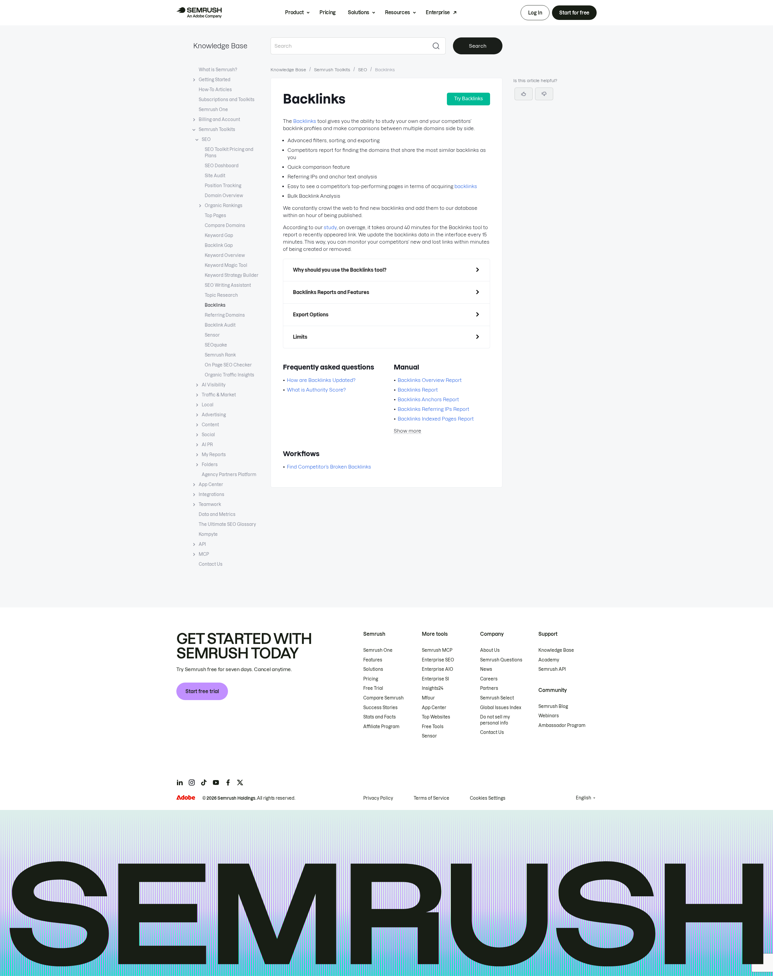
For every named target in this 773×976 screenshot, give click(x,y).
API (202, 544)
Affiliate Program (381, 726)
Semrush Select (497, 698)
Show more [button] (407, 431)
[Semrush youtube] (216, 782)
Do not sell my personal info (495, 720)
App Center (211, 484)
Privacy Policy (378, 798)
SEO (206, 139)
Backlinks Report (418, 389)
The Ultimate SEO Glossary (227, 524)
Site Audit (215, 175)
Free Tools (433, 726)
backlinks (465, 186)
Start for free (574, 12)
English (583, 797)
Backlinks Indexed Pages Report (436, 418)
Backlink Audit (220, 325)
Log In (535, 12)
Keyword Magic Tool (226, 265)
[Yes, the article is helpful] (524, 94)
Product (294, 12)
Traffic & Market (219, 394)
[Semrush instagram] (192, 782)
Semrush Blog (553, 706)
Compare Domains (225, 225)
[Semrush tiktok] (204, 782)
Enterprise (438, 12)
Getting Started (214, 79)
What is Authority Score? (316, 389)
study (330, 227)
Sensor (212, 335)
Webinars (548, 715)
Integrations (211, 494)
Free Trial (373, 688)
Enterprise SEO (438, 660)
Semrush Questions (501, 660)
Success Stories (380, 707)
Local (207, 404)
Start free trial (202, 691)
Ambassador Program (561, 725)
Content (210, 424)
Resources (397, 12)
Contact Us (211, 564)
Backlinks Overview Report (430, 380)
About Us (490, 650)
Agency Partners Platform (229, 474)
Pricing (327, 12)
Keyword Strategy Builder (231, 275)
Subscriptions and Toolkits (227, 99)
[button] (544, 94)
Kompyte (208, 534)
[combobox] (348, 45)
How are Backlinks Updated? (321, 380)
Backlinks (215, 305)
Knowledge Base (220, 46)
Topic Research (221, 295)
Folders (210, 464)
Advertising (214, 414)
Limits (300, 337)
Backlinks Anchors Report (428, 399)
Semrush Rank (220, 355)
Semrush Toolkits (217, 129)
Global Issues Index (500, 707)
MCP (204, 554)
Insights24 (432, 688)
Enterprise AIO (437, 669)
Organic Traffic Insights (229, 375)
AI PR (207, 444)
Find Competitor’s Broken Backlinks (329, 466)
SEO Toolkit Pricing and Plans (229, 152)
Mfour (428, 698)
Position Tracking (223, 185)
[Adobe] (185, 797)
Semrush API (552, 669)
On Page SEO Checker (228, 365)
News (486, 669)
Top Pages (215, 215)
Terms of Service (431, 798)
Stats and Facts (379, 717)
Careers (489, 679)
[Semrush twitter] (240, 782)
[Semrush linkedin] (180, 782)
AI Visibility (214, 384)
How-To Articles (215, 89)
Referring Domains (225, 315)
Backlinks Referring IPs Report (433, 409)
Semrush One (213, 109)
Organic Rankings (223, 205)
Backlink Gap (219, 245)
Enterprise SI (435, 679)
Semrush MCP (437, 650)
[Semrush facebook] (228, 782)
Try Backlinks (468, 98)
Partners (489, 688)
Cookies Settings (487, 798)
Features (372, 660)
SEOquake (216, 345)
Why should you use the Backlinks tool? (339, 270)
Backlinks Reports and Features (331, 292)
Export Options (311, 314)
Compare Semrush (383, 698)
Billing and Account (219, 119)
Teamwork (210, 504)
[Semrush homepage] (199, 12)
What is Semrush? (218, 69)
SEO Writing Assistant (228, 285)
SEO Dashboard (222, 165)
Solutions (358, 12)
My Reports (214, 454)
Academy (548, 660)
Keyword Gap (219, 235)
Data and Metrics (217, 514)
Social (208, 434)
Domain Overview (224, 195)
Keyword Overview (225, 255)
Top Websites (436, 717)
